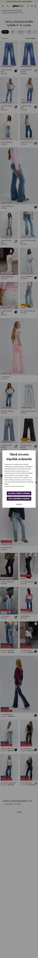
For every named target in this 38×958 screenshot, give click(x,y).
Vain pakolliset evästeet (19, 499)
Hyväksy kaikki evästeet (19, 493)
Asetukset (19, 504)
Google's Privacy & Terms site (14, 486)
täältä (6, 484)
